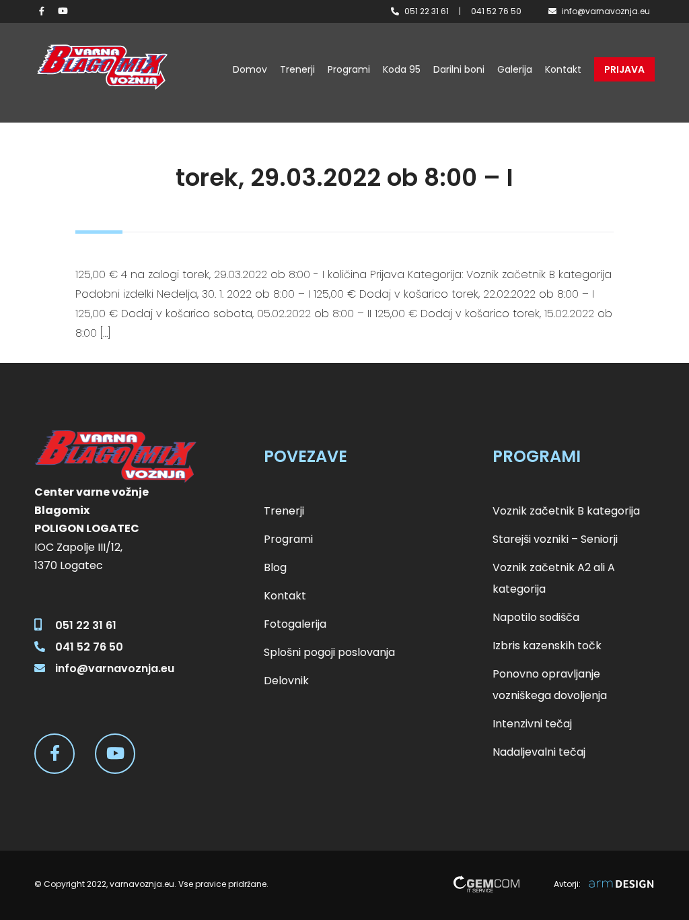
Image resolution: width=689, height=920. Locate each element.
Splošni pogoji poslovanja (329, 652)
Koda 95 (402, 69)
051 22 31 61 (426, 11)
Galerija (514, 69)
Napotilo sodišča (536, 617)
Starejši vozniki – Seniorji (555, 539)
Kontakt (563, 69)
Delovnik (286, 680)
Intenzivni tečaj (532, 723)
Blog (275, 567)
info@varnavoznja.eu (606, 11)
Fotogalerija (295, 624)
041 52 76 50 (496, 11)
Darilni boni (458, 69)
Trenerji (297, 69)
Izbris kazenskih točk (547, 645)
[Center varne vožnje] (101, 67)
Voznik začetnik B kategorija (566, 511)
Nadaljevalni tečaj (539, 752)
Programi (349, 69)
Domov (250, 69)
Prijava (624, 69)
